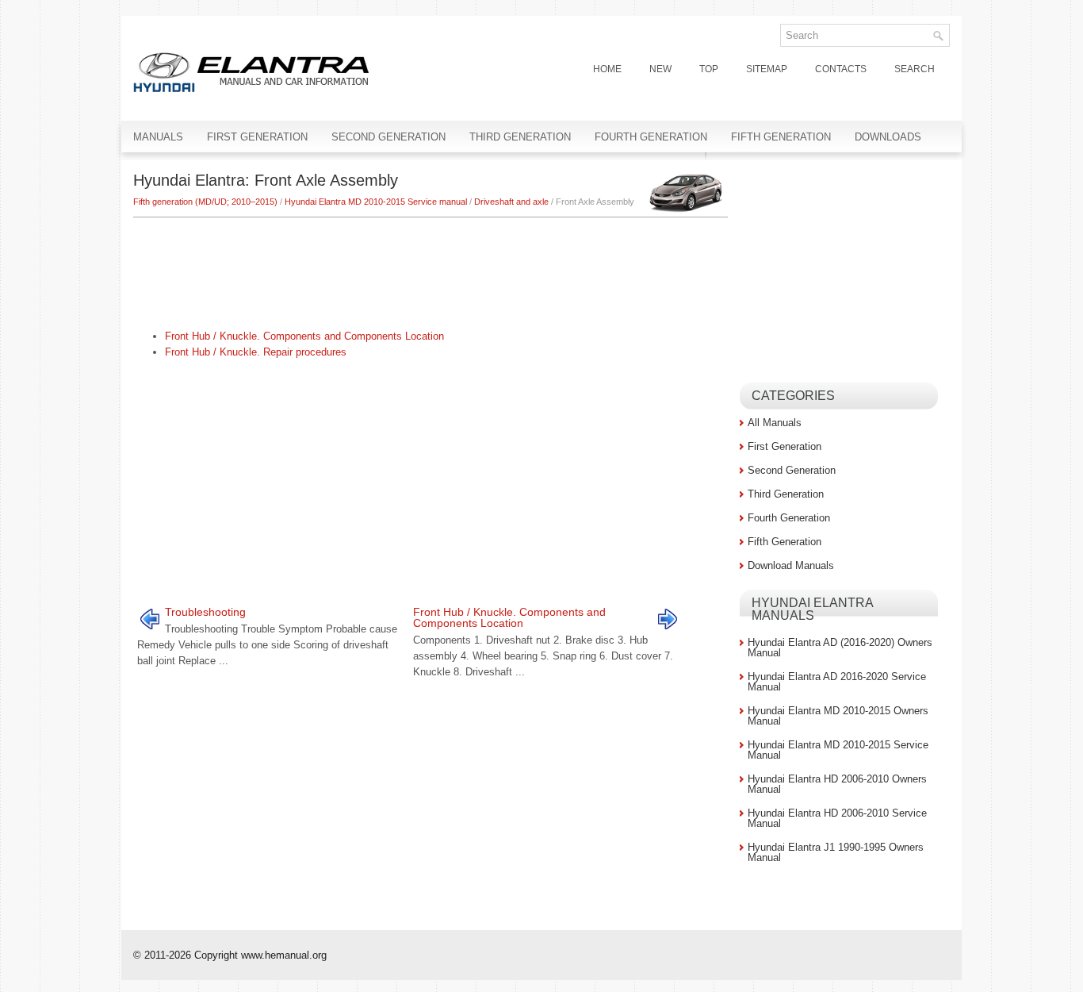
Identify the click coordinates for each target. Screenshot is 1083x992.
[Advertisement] (430, 265)
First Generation (257, 137)
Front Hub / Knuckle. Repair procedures (255, 352)
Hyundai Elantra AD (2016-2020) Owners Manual (840, 647)
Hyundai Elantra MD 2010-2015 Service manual (376, 201)
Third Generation (520, 137)
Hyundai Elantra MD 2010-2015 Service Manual (838, 750)
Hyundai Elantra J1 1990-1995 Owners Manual (836, 852)
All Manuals (775, 423)
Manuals (158, 137)
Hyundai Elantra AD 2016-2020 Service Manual (837, 682)
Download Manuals (791, 565)
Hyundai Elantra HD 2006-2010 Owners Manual (837, 784)
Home (607, 69)
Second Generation (388, 137)
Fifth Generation (781, 137)
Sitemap (766, 69)
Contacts (841, 69)
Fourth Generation (651, 137)
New (660, 69)
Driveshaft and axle (511, 201)
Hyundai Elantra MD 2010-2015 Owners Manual (838, 716)
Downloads (888, 137)
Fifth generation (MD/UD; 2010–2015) (205, 201)
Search (914, 69)
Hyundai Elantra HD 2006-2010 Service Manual (837, 818)
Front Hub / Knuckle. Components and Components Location (304, 336)
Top (708, 69)
